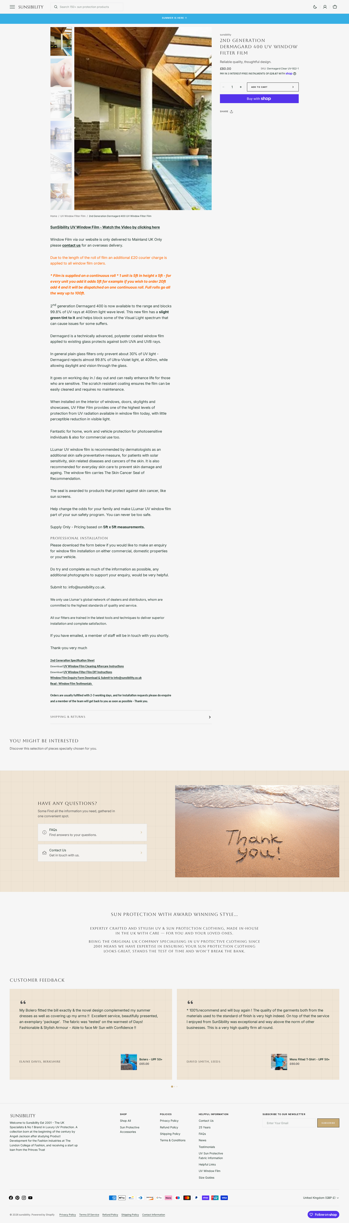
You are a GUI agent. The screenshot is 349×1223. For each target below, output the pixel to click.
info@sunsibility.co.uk (202, 18)
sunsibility (24, 1214)
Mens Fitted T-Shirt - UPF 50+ (310, 1059)
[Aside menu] (14, 7)
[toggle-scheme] (315, 6)
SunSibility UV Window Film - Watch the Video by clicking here (105, 227)
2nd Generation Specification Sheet (72, 660)
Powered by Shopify (43, 1214)
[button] (325, 6)
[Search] (54, 7)
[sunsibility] (31, 7)
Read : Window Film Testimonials (71, 683)
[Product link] (129, 1062)
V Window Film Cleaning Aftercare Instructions (94, 666)
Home (53, 216)
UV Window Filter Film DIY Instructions (87, 672)
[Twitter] (226, 121)
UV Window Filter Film (73, 216)
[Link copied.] (249, 121)
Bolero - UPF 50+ (150, 1059)
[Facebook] (234, 121)
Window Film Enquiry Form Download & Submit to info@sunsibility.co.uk (96, 678)
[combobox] (90, 7)
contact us (71, 245)
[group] (91, 1034)
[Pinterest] (242, 121)
